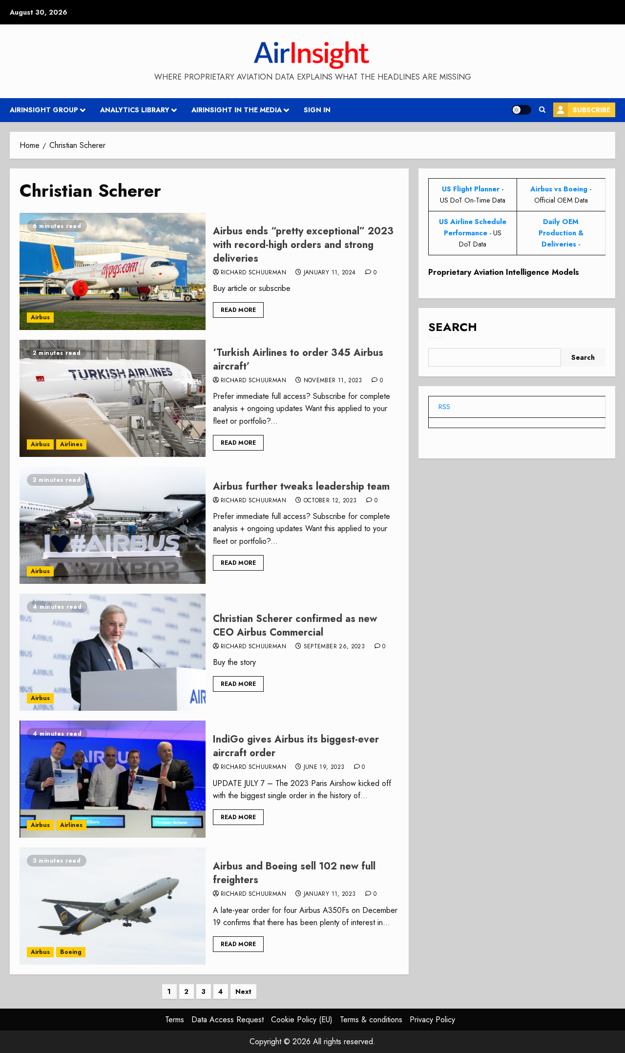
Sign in (317, 110)
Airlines (71, 444)
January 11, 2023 (330, 894)
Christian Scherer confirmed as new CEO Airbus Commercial (295, 626)
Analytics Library (134, 110)
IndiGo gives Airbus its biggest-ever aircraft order (296, 746)
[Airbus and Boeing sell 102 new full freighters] (113, 906)
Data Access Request (227, 1019)
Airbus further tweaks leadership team (301, 486)
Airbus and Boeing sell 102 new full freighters (294, 873)
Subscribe (591, 110)
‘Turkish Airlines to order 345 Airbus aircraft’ (298, 359)
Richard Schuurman (253, 273)
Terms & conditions (371, 1019)
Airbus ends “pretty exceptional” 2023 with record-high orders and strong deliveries (303, 245)
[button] (542, 110)
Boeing (71, 952)
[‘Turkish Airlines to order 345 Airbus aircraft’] (113, 398)
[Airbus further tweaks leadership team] (113, 525)
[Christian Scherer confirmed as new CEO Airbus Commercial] (113, 652)
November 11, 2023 (333, 381)
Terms (174, 1019)
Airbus (40, 317)
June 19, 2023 (324, 767)
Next (243, 991)
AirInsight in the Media (236, 110)
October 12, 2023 (330, 501)
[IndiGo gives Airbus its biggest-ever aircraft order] (113, 779)
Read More (238, 310)
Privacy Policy (432, 1019)
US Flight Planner (471, 189)
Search (452, 326)
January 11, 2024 (330, 273)
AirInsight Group (44, 110)
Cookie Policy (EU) (302, 1019)
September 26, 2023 (334, 647)
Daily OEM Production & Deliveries (561, 233)
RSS (444, 407)
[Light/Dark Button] (521, 110)
